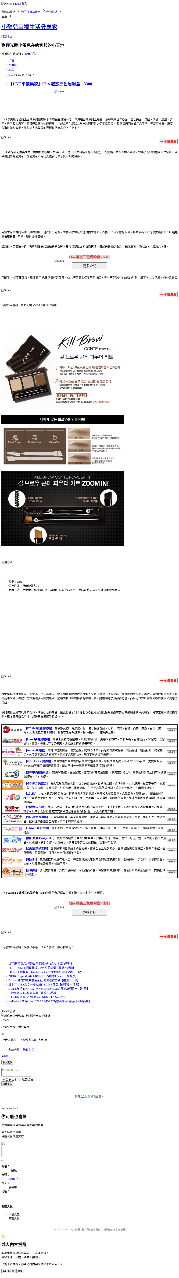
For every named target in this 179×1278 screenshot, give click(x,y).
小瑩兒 (5, 1020)
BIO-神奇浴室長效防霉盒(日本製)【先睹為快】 (37, 997)
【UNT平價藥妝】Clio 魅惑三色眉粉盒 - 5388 (50, 84)
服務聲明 (122, 1229)
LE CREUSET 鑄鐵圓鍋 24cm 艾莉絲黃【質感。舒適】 (42, 967)
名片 (11, 69)
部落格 (12, 65)
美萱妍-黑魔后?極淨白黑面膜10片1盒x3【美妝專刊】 (40, 963)
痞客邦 (24, 1039)
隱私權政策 (109, 1229)
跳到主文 (7, 36)
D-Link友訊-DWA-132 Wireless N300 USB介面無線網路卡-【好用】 (49, 988)
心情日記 (30, 53)
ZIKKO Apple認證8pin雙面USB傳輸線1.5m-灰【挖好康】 (43, 976)
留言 (31, 1039)
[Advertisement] (59, 189)
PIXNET (63, 1229)
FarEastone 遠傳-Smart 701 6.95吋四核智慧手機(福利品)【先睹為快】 (49, 1001)
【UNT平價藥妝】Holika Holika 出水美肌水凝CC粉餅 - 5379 (45, 972)
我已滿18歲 (8, 1271)
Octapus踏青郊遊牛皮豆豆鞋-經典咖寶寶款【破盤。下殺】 (44, 980)
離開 (20, 1271)
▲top (4, 1055)
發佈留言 (7, 1083)
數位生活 (28, 1049)
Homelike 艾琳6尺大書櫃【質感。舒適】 (33, 992)
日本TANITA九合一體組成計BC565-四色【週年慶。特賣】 (44, 984)
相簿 (11, 60)
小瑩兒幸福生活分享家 (29, 27)
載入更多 (7, 1062)
